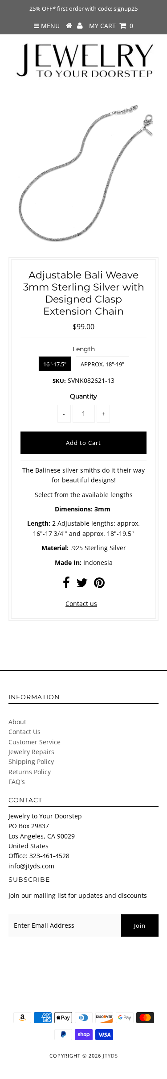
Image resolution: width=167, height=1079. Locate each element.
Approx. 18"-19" (102, 364)
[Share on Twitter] (82, 585)
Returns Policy (29, 772)
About (17, 722)
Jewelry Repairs (31, 751)
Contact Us (24, 731)
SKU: (59, 381)
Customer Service (34, 742)
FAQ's (16, 781)
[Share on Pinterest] (99, 585)
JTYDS (110, 1055)
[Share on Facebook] (66, 585)
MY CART (111, 25)
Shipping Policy (31, 761)
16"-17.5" (54, 364)
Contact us (81, 603)
